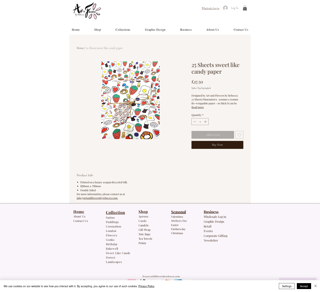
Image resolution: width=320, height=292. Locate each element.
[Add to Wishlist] (239, 135)
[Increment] (205, 121)
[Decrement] (194, 121)
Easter (175, 225)
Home (80, 48)
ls (151, 238)
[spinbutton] (200, 121)
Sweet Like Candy (118, 253)
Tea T (142, 238)
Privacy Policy (146, 286)
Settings (286, 286)
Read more (197, 107)
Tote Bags (144, 234)
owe (147, 238)
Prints (142, 243)
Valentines (177, 216)
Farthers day (178, 229)
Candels (144, 225)
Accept (304, 286)
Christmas (177, 233)
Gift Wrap (145, 230)
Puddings (113, 222)
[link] (245, 7)
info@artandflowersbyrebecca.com (97, 198)
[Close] (315, 286)
